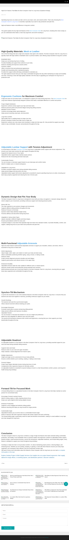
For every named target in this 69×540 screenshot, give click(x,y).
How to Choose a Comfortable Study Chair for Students (20, 483)
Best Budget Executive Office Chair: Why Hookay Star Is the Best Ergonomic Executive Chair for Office (56, 483)
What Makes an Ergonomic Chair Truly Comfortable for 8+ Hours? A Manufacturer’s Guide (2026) (56, 490)
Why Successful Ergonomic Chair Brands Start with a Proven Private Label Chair (21, 476)
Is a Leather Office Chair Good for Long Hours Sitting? (20, 498)
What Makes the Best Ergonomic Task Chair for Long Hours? (56, 476)
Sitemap (46, 537)
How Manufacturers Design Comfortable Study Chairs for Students (21, 490)
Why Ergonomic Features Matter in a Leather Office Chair (56, 498)
